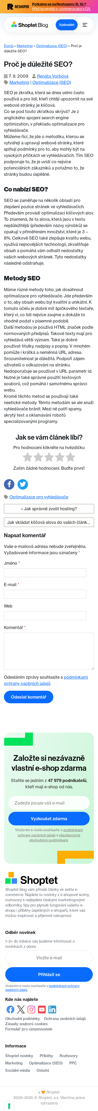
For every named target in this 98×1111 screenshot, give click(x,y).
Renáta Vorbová (52, 76)
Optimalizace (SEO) (51, 46)
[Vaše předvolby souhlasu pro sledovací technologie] (9, 1106)
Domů (8, 46)
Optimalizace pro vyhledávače (38, 497)
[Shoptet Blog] (29, 25)
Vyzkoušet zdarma (49, 818)
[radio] (27, 457)
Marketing (25, 46)
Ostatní (43, 1070)
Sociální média (17, 1070)
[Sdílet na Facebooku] (9, 484)
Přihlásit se (49, 974)
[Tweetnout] (23, 484)
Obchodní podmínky (22, 1018)
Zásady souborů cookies (26, 1024)
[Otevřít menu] (85, 25)
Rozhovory (69, 1055)
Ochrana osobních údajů (65, 1018)
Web (8, 606)
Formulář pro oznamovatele (28, 1029)
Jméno (12, 563)
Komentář (15, 627)
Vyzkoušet (66, 25)
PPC (73, 1063)
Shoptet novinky (19, 1055)
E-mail (11, 584)
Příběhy (46, 1055)
